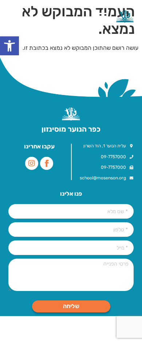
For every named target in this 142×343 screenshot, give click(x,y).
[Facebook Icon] (46, 163)
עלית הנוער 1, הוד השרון (104, 145)
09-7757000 (113, 156)
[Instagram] (31, 163)
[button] (9, 45)
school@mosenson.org (103, 177)
